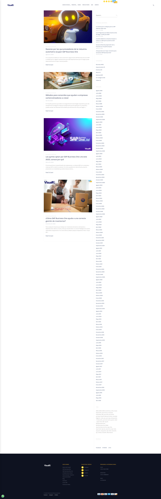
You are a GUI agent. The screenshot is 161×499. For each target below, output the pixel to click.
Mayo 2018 (98, 345)
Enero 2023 (99, 203)
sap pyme (103, 430)
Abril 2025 (98, 132)
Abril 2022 (98, 227)
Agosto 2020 (99, 279)
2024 (100, 411)
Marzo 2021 (99, 261)
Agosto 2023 (99, 185)
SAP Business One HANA (102, 425)
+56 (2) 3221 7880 (104, 469)
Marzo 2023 (99, 198)
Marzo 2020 (99, 293)
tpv (97, 432)
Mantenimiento (108, 416)
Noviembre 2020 (100, 272)
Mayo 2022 (99, 224)
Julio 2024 (98, 156)
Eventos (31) (99, 70)
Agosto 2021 (99, 248)
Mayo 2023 (99, 193)
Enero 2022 (99, 235)
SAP (103, 421)
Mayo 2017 (98, 374)
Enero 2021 (99, 266)
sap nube (113, 429)
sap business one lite (101, 427)
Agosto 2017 (99, 366)
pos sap (108, 418)
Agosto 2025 (99, 122)
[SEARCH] (116, 15)
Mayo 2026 (99, 98)
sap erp (103, 429)
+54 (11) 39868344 (104, 474)
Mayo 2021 (98, 256)
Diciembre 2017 (100, 358)
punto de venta (107, 420)
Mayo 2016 (98, 398)
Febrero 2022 (99, 232)
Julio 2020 (98, 282)
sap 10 (106, 421)
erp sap (98, 416)
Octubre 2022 (99, 211)
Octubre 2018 (99, 337)
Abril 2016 (98, 400)
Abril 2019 (98, 321)
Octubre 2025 (99, 117)
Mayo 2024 (99, 161)
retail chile (99, 421)
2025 (103, 411)
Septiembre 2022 (100, 214)
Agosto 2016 (99, 392)
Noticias (53, 46)
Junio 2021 (98, 253)
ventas (100, 432)
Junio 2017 (98, 371)
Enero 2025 (99, 140)
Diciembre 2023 (100, 174)
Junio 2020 (99, 285)
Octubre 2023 (99, 180)
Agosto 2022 (99, 216)
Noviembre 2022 (100, 209)
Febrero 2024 (99, 169)
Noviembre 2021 (100, 240)
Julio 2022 (98, 219)
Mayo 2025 (99, 130)
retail (115, 420)
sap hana (108, 429)
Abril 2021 (98, 258)
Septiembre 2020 (100, 277)
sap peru (98, 430)
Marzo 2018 (99, 350)
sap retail (108, 430)
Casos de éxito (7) (100, 67)
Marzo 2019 (99, 324)
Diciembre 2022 (100, 206)
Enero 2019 (99, 329)
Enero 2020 (99, 298)
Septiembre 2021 (100, 245)
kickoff (102, 416)
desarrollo (98, 412)
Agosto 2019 (99, 311)
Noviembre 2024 (100, 145)
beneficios (108, 411)
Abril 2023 (98, 195)
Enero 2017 (98, 384)
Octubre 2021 (99, 243)
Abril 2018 (98, 348)
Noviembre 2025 (100, 114)
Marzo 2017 (99, 379)
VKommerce (109, 432)
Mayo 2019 (98, 319)
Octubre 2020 (99, 274)
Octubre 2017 (99, 363)
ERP (103, 414)
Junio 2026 (99, 96)
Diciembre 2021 (100, 237)
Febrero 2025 (99, 138)
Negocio (98, 418)
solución (114, 430)
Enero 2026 (99, 109)
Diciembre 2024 (100, 143)
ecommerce (105, 412)
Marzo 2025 (99, 135)
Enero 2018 (99, 356)
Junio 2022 (99, 222)
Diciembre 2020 (100, 269)
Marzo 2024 (99, 166)
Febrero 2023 (99, 201)
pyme (112, 420)
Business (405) (100, 64)
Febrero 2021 (99, 264)
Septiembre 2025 (100, 119)
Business (48, 46)
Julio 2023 (98, 187)
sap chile (109, 427)
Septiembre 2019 (100, 308)
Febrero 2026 (99, 106)
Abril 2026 (98, 101)
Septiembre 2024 (100, 151)
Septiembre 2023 (100, 182)
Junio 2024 (99, 159)
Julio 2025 (98, 124)
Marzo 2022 (99, 229)
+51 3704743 (103, 480)
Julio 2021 (98, 251)
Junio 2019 (98, 316)
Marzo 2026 (99, 103)
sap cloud (98, 429)
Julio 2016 (98, 395)
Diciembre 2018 (100, 332)
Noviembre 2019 (100, 303)
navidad (115, 416)
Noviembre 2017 (100, 361)
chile (112, 411)
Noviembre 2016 (100, 387)
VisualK (104, 432)
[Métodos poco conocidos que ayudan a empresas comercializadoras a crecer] (68, 73)
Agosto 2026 (99, 90)
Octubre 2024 (99, 148)
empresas (98, 414)
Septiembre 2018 (100, 340)
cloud (115, 411)
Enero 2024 (99, 172)
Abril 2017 (98, 377)
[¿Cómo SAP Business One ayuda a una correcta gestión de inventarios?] (68, 180)
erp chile (106, 414)
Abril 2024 (98, 164)
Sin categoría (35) (100, 77)
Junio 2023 (99, 190)
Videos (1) (98, 80)
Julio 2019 (98, 314)
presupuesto (114, 418)
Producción (99, 420)
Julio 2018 (98, 342)
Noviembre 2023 (100, 177)
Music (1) (98, 72)
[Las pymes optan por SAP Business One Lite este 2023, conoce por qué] (68, 119)
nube (102, 418)
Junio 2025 (99, 127)
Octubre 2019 (99, 306)
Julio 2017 (98, 369)
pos (105, 418)
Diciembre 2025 (100, 111)
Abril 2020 (98, 290)
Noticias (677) (99, 75)
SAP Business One (100, 423)
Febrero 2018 (99, 353)
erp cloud (111, 414)
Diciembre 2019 (100, 300)
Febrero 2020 (99, 295)
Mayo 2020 (99, 287)
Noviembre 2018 (100, 335)
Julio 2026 (98, 93)
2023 (97, 411)
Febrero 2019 (99, 327)
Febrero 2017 (99, 382)
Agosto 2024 (99, 153)
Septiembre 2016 (100, 390)
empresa (110, 412)
